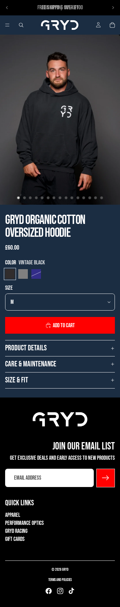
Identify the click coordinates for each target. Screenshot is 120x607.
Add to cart (64, 325)
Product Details (26, 348)
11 (78, 198)
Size (9, 288)
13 (89, 198)
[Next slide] (113, 8)
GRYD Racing (16, 531)
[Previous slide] (7, 8)
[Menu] (7, 25)
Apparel (12, 514)
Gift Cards (15, 539)
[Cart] (112, 25)
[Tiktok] (71, 591)
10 (72, 198)
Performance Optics (24, 523)
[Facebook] (48, 591)
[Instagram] (60, 591)
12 (84, 198)
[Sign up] (105, 477)
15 (101, 198)
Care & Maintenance (30, 364)
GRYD (65, 569)
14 (96, 198)
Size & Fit (16, 380)
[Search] (21, 25)
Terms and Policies (60, 579)
